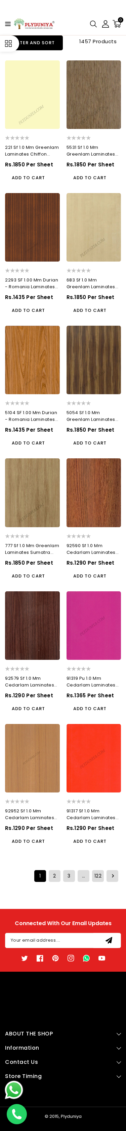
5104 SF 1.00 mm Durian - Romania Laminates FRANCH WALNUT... (31, 416)
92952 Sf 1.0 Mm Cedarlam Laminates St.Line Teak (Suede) (29, 814)
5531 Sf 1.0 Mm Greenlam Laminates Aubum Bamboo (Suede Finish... (91, 151)
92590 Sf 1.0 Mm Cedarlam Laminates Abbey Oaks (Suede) (91, 549)
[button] (6, 23)
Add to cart (28, 177)
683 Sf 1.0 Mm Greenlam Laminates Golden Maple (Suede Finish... (92, 283)
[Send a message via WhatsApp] (14, 1090)
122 (98, 875)
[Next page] (112, 876)
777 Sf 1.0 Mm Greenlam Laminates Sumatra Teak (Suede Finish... (32, 549)
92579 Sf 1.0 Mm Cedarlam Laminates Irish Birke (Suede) (29, 682)
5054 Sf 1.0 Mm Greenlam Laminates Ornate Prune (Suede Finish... (92, 416)
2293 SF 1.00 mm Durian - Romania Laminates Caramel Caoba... (31, 283)
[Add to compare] (51, 65)
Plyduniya (71, 1116)
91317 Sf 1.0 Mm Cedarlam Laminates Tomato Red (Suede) (91, 814)
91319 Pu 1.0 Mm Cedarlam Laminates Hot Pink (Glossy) (91, 682)
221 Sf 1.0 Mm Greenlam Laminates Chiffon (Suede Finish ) (32, 151)
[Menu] (6, 24)
